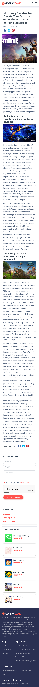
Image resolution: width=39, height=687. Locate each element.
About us (5, 674)
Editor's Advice (9, 521)
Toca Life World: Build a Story (25, 649)
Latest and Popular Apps (10, 671)
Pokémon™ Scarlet (21, 657)
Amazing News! (9, 518)
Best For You (8, 514)
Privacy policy (24, 483)
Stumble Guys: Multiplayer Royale (26, 661)
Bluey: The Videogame (22, 653)
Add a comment (13, 497)
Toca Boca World (21, 646)
